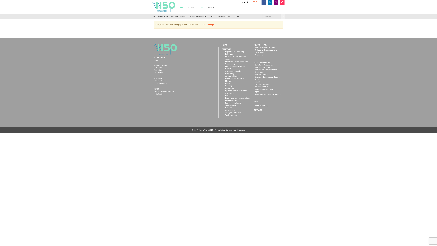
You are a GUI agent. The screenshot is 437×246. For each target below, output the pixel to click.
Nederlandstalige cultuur (264, 89)
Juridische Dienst (231, 76)
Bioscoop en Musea (262, 67)
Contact (236, 16)
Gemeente (162, 16)
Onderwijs (229, 86)
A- (242, 2)
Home (224, 45)
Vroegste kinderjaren (233, 113)
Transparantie (223, 16)
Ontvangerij (229, 88)
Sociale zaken (230, 105)
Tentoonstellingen (262, 84)
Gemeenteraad (260, 55)
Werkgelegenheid (231, 115)
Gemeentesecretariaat (233, 71)
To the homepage (207, 25)
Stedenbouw (230, 110)
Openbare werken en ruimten (236, 91)
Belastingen (229, 54)
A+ (248, 2)
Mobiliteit (228, 81)
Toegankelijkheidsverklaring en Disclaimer (230, 130)
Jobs (211, 16)
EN (257, 2)
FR (254, 2)
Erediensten (259, 72)
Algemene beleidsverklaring (265, 47)
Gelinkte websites (261, 75)
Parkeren (228, 96)
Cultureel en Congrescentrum (266, 70)
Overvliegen (229, 93)
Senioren (228, 108)
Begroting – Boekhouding (234, 52)
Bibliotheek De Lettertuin (264, 65)
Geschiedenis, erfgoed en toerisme (268, 94)
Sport (257, 92)
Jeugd (257, 82)
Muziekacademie (261, 87)
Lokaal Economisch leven (234, 78)
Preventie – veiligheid (233, 103)
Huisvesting (229, 74)
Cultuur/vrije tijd (197, 16)
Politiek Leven (177, 16)
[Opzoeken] (283, 16)
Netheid (228, 83)
